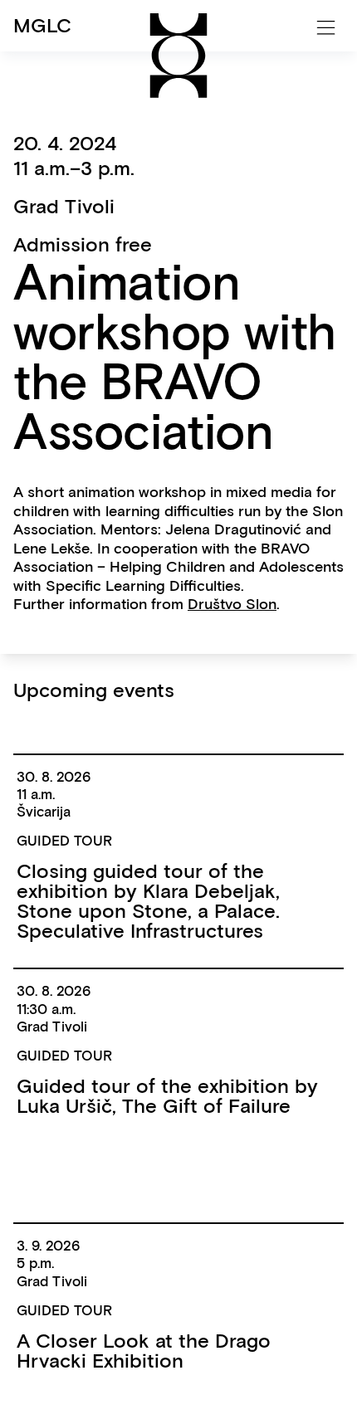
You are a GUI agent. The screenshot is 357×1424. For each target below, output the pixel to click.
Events (43, 92)
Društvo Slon (232, 604)
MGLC (42, 25)
